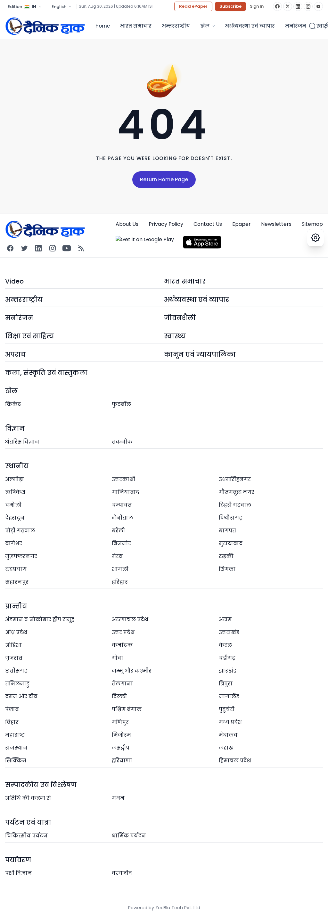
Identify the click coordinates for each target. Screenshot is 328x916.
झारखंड (227, 670)
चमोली (13, 505)
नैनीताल (122, 518)
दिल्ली (119, 696)
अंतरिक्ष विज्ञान (22, 441)
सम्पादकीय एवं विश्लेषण (41, 784)
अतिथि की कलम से (28, 798)
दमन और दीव (21, 696)
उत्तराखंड (229, 632)
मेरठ (117, 556)
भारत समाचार (136, 25)
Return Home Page (164, 179)
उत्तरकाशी (123, 479)
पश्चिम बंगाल (127, 709)
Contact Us (207, 224)
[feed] (81, 248)
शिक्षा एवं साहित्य (29, 336)
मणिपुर (120, 722)
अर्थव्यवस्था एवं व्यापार (250, 25)
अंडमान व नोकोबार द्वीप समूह (39, 619)
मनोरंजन (295, 25)
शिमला (227, 569)
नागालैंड (229, 696)
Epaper (241, 224)
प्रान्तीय (16, 606)
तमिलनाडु (17, 683)
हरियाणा (122, 760)
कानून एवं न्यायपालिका (200, 354)
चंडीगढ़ (227, 658)
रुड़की (226, 556)
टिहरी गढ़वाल (235, 505)
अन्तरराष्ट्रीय (176, 25)
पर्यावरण (18, 859)
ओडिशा (13, 645)
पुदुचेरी (226, 709)
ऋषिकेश (15, 492)
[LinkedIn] (297, 6)
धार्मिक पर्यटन (129, 835)
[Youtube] (67, 248)
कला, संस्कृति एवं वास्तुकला (46, 372)
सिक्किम (15, 760)
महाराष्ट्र (15, 735)
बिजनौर (121, 543)
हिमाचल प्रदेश (235, 760)
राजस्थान (16, 747)
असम (225, 619)
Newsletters (276, 224)
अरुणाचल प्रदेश (130, 619)
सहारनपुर (17, 582)
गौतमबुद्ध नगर (236, 492)
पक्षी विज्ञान (18, 873)
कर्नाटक (122, 645)
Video (14, 281)
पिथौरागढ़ (230, 518)
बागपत (227, 530)
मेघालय (228, 735)
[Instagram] (308, 6)
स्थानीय (17, 466)
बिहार (12, 722)
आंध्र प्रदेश (16, 632)
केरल (225, 645)
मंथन (118, 798)
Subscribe (230, 6)
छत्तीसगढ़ (16, 670)
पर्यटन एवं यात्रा (28, 822)
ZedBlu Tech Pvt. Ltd (177, 907)
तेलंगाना (122, 683)
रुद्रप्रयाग (16, 569)
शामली (120, 569)
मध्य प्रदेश (230, 722)
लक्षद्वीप (120, 747)
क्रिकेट (13, 404)
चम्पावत (122, 505)
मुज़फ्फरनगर (21, 556)
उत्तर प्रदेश (123, 632)
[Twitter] (24, 248)
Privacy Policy (166, 224)
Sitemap (312, 224)
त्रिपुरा (226, 683)
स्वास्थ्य (175, 336)
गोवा (117, 658)
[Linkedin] (38, 248)
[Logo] (45, 26)
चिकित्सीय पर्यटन (26, 835)
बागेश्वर (13, 543)
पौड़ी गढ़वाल (20, 530)
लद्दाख (226, 747)
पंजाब (12, 709)
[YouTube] (318, 6)
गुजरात (13, 658)
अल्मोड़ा (14, 479)
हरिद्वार (120, 582)
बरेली (118, 530)
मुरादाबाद (230, 543)
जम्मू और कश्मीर (132, 670)
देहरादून (15, 518)
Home (102, 25)
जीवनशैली (180, 317)
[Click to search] (312, 26)
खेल (204, 25)
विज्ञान (15, 428)
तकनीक (122, 441)
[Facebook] (277, 6)
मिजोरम (121, 735)
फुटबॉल (121, 404)
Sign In (257, 6)
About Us (127, 224)
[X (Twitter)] (287, 6)
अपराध (15, 354)
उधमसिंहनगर (235, 479)
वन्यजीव (122, 873)
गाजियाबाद (125, 492)
